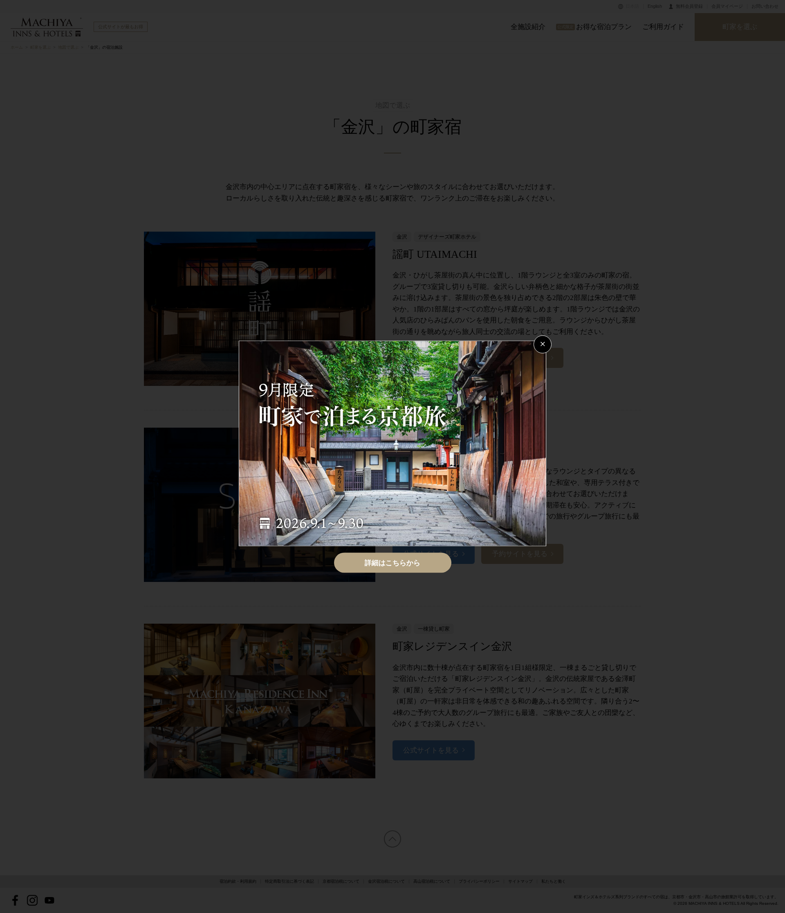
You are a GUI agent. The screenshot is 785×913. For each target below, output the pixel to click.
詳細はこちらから (392, 562)
